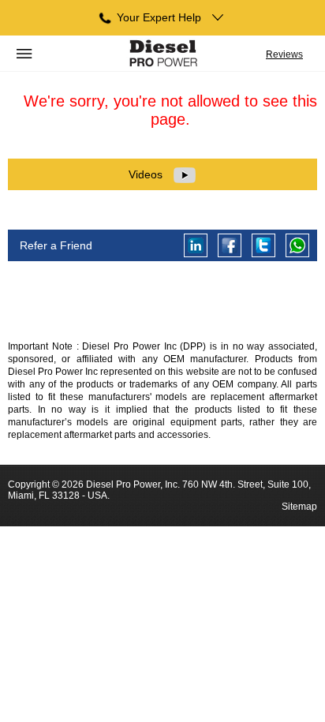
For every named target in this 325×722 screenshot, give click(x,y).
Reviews (284, 54)
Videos (147, 174)
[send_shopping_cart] (163, 53)
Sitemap (299, 506)
